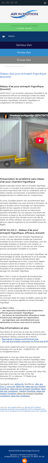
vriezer (33, 411)
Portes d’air (24, 52)
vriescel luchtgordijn (11, 411)
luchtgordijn (3, 409)
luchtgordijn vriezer (39, 409)
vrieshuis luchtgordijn (24, 411)
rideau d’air (20, 386)
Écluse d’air (24, 59)
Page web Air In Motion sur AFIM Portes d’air (20, 339)
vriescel (2, 411)
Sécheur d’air (24, 45)
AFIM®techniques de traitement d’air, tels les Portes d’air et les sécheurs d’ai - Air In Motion (24, 15)
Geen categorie (12, 407)
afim (37, 384)
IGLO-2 (3, 386)
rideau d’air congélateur (20, 396)
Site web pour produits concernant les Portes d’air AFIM (25, 341)
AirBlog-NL (19, 384)
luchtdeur (38, 407)
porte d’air (11, 386)
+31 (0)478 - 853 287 (24, 27)
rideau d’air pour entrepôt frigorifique (25, 389)
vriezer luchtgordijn (41, 411)
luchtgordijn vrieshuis (26, 409)
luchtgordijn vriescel (14, 409)
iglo (41, 384)
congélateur (5, 396)
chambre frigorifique (27, 391)
